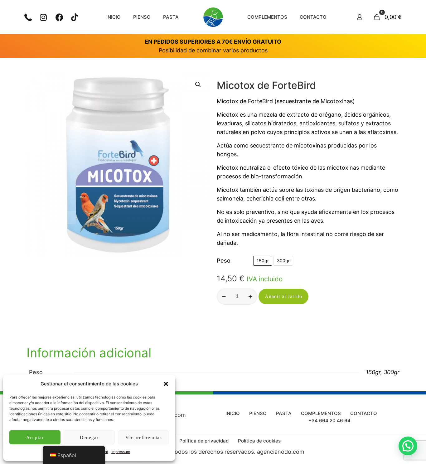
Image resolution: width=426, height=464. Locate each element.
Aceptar (35, 437)
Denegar (89, 437)
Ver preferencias (143, 437)
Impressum (120, 451)
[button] (166, 384)
